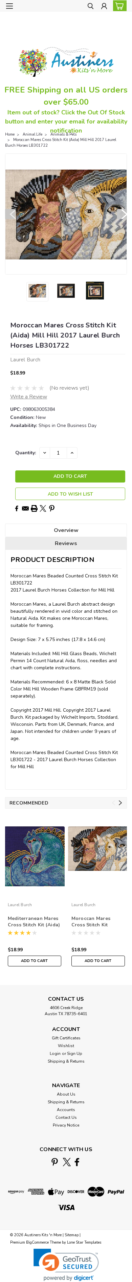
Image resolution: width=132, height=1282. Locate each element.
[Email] (25, 508)
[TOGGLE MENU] (9, 6)
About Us (66, 1094)
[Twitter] (43, 508)
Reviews (66, 543)
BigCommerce (37, 1242)
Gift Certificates (66, 1038)
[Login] (104, 7)
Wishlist (66, 1045)
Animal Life (32, 134)
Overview (66, 530)
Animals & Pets (63, 134)
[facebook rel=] (77, 1162)
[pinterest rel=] (54, 1162)
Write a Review (28, 396)
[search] (90, 7)
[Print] (34, 508)
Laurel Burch (20, 904)
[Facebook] (16, 508)
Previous (10, 214)
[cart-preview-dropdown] (118, 5)
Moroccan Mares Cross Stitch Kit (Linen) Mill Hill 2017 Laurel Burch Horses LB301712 (96, 922)
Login (55, 1053)
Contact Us (66, 1117)
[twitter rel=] (67, 1162)
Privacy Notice (66, 1125)
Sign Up (74, 1053)
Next (122, 214)
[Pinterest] (51, 508)
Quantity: (25, 453)
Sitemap (72, 1235)
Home (10, 134)
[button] (66, 1265)
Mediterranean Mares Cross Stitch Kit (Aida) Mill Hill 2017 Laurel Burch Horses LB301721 (34, 922)
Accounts (66, 1109)
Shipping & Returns (66, 1061)
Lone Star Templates (84, 1242)
